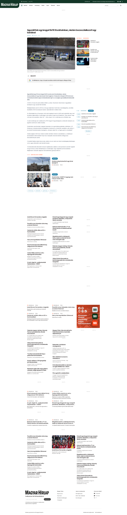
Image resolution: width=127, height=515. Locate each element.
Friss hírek (25, 1)
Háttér (43, 5)
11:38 (79, 120)
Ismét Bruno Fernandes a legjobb (94, 41)
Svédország (30, 190)
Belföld (25, 5)
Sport (48, 5)
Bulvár (58, 5)
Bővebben (88, 131)
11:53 (79, 116)
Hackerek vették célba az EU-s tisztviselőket (93, 60)
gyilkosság (45, 190)
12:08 (78, 114)
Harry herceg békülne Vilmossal (88, 123)
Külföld (31, 5)
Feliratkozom (47, 499)
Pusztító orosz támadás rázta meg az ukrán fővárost (94, 51)
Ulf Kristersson (53, 190)
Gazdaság (37, 5)
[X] (122, 1)
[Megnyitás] (22, 5)
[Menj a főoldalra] (9, 4)
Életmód (53, 5)
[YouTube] (120, 1)
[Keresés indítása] (117, 5)
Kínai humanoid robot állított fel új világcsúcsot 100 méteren (88, 127)
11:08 (79, 127)
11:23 (79, 124)
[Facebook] (118, 1)
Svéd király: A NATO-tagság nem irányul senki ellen (62, 177)
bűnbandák (38, 190)
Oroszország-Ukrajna (84, 54)
